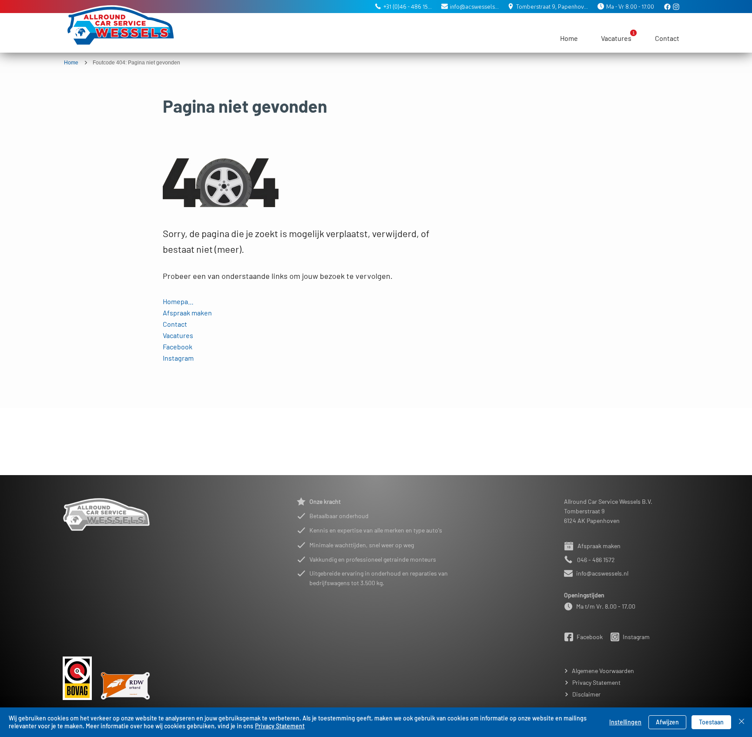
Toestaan (711, 722)
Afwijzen (667, 722)
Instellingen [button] (625, 722)
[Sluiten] (741, 722)
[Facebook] (668, 6)
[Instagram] (677, 6)
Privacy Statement (280, 726)
